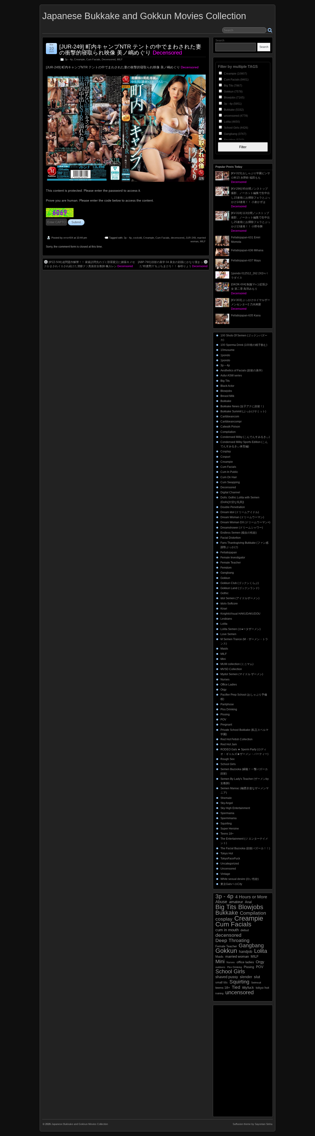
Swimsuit (256, 982)
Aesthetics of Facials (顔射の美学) (241, 370)
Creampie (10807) (235, 73)
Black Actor (227, 385)
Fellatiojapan (228, 552)
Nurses (224, 679)
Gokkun (225, 578)
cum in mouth (227, 930)
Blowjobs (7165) (233, 97)
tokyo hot (262, 987)
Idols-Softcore (229, 603)
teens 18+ (222, 987)
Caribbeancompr (231, 421)
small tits (221, 982)
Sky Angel (226, 803)
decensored (177, 237)
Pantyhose (227, 704)
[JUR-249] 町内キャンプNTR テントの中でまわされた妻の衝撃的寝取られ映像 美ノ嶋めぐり (130, 49)
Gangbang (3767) (234, 134)
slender (246, 977)
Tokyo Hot (226, 853)
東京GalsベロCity (231, 884)
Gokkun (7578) (233, 91)
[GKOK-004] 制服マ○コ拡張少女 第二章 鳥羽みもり (249, 289)
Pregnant (226, 724)
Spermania (227, 813)
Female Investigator (232, 557)
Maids (224, 648)
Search (219, 40)
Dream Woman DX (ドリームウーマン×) (245, 522)
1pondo (225, 355)
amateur (236, 902)
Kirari (223, 608)
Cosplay (225, 451)
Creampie (79, 59)
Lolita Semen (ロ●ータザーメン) (240, 629)
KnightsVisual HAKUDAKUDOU (240, 613)
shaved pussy (226, 977)
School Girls (228, 764)
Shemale (226, 798)
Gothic (224, 593)
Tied (236, 987)
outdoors (220, 967)
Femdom (226, 567)
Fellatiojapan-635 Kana (246, 315)
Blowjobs (226, 391)
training (219, 993)
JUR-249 (191, 237)
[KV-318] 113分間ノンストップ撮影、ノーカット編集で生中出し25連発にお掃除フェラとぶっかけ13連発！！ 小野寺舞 (250, 221)
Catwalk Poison (230, 426)
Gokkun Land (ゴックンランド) (239, 588)
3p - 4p (69, 59)
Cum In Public (229, 472)
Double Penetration (232, 507)
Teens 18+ (227, 833)
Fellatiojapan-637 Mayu (246, 260)
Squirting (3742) (233, 140)
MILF (120, 59)
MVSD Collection (231, 669)
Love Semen (228, 634)
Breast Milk (227, 396)
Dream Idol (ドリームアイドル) (239, 512)
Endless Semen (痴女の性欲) (238, 532)
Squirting (226, 823)
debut (245, 930)
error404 (68, 237)
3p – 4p (225, 365)
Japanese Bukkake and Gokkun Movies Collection (144, 16)
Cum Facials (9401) (236, 79)
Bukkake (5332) (233, 109)
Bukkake (225, 401)
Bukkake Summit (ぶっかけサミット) (243, 411)
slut (257, 977)
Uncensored (228, 868)
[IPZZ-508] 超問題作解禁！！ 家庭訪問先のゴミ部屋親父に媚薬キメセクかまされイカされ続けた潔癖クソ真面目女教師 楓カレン (89, 264)
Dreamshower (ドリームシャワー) (241, 527)
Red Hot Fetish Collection (236, 739)
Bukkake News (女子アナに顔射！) (242, 406)
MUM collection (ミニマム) (236, 664)
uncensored (239, 992)
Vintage (225, 874)
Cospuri (225, 456)
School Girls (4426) (235, 127)
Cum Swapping (230, 482)
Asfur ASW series (231, 375)
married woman (237, 956)
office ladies (245, 962)
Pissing (225, 714)
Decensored (109, 59)
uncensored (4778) (235, 115)
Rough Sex (227, 759)
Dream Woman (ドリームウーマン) (242, 517)
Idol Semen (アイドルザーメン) (239, 598)
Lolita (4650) (231, 121)
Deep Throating (232, 940)
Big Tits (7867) (232, 85)
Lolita (223, 623)
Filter (243, 147)
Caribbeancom (229, 416)
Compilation (228, 432)
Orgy (223, 689)
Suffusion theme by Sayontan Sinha (252, 1124)
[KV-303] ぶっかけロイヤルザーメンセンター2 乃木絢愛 (250, 304)
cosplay (223, 919)
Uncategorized (229, 863)
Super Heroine (229, 828)
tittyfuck (248, 987)
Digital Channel (230, 492)
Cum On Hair (228, 477)
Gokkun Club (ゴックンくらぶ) (239, 583)
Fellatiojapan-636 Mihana (247, 250)
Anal (248, 902)
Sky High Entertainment (235, 808)
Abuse (221, 902)
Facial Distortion (230, 537)
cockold (137, 237)
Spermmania (228, 818)
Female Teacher (230, 562)
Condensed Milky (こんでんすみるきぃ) (245, 437)
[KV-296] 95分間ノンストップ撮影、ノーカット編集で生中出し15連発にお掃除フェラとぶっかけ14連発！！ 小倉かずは (250, 197)
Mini (223, 659)
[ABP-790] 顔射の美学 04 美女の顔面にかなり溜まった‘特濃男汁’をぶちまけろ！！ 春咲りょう (173, 264)
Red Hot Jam (228, 744)
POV (223, 719)
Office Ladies (228, 684)
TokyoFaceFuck (230, 858)
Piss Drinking (228, 709)
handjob (245, 951)
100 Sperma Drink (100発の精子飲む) (243, 345)
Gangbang (227, 572)
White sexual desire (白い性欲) (239, 879)
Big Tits (225, 380)
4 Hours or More (251, 897)
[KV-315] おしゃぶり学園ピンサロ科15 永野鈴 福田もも (250, 178)
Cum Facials (93, 59)
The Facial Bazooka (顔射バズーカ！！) (245, 848)
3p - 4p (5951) (232, 103)
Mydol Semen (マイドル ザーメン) (241, 674)
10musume (227, 350)
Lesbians (226, 618)
